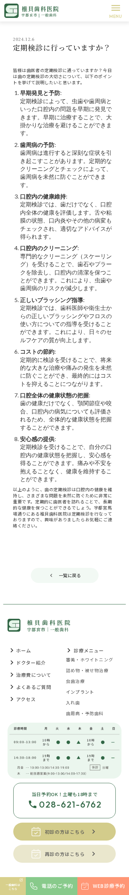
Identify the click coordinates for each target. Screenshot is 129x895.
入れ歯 (73, 702)
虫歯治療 (75, 681)
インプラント (80, 692)
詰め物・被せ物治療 (87, 670)
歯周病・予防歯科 (85, 713)
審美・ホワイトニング (89, 659)
